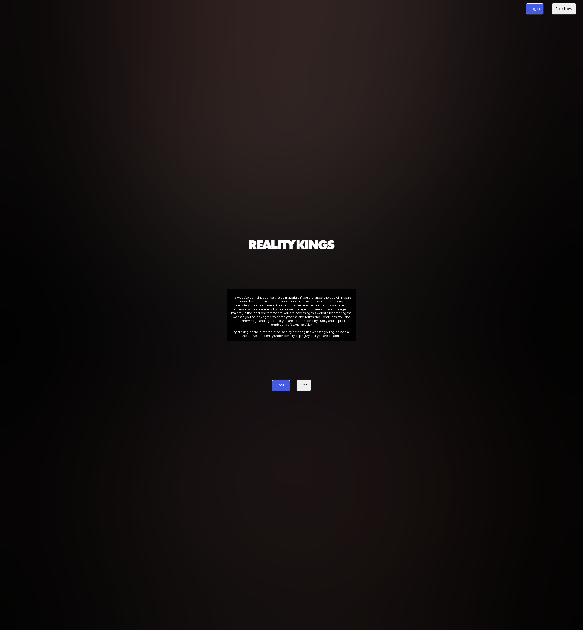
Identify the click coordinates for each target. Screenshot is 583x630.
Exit (303, 385)
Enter (281, 385)
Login (535, 9)
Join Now (564, 9)
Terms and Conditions (321, 317)
